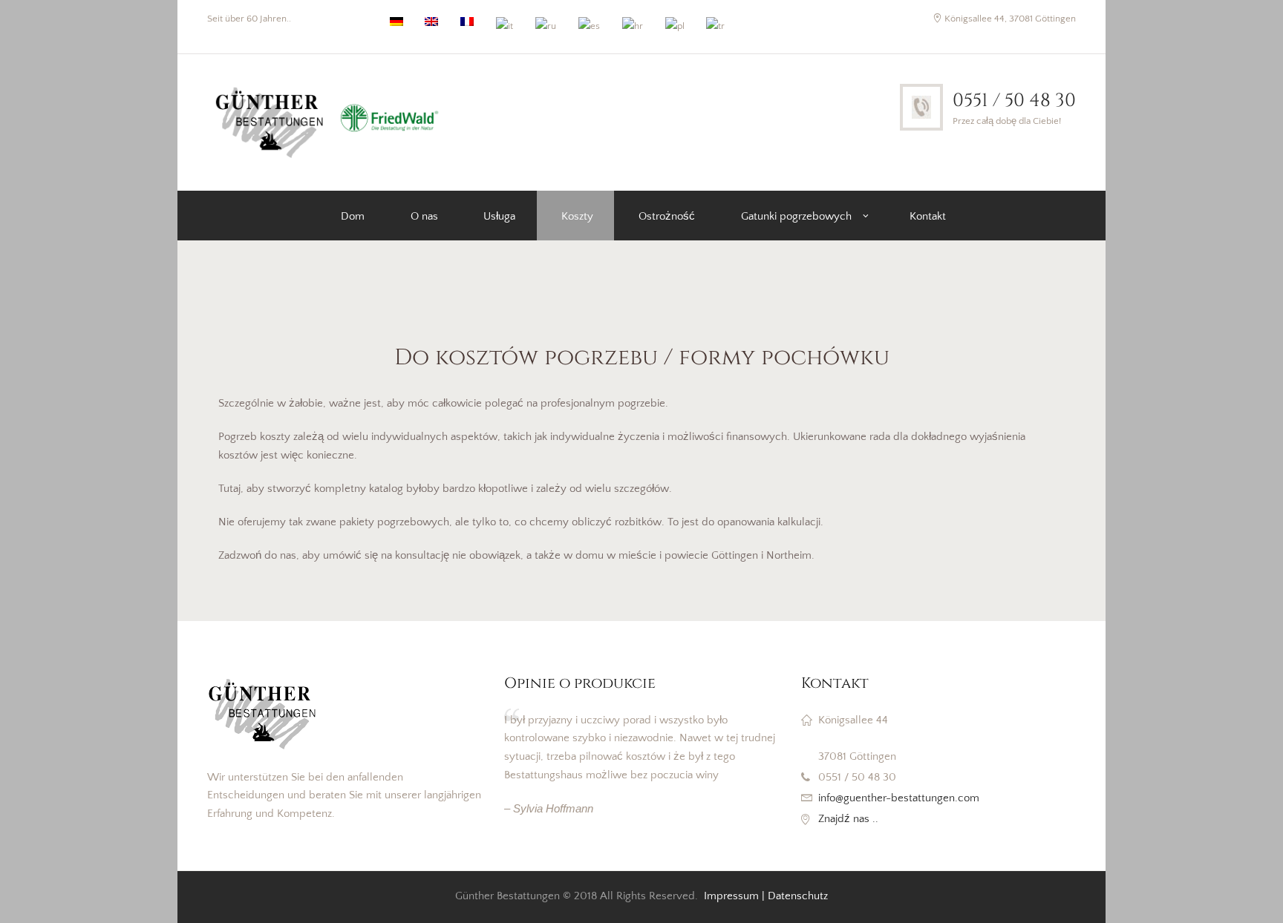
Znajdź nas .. (848, 818)
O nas (424, 216)
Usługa (499, 216)
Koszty (577, 216)
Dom (353, 216)
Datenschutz (798, 896)
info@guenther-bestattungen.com (898, 798)
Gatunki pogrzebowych (796, 216)
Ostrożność (667, 216)
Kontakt (928, 216)
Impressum (731, 896)
